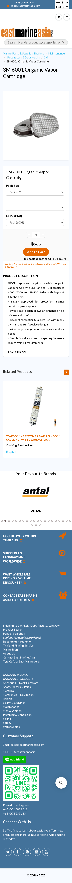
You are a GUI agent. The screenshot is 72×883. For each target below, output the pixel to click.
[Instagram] (37, 852)
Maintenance (56, 53)
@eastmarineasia (24, 751)
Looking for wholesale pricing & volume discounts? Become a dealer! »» (35, 265)
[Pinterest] (27, 852)
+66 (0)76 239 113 (14, 813)
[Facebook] (17, 852)
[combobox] (36, 42)
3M (46, 57)
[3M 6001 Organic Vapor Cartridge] (36, 125)
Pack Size (13, 185)
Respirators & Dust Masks (23, 57)
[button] (61, 783)
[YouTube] (46, 852)
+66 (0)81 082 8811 (25, 2)
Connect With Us (17, 822)
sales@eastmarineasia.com (25, 5)
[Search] (63, 42)
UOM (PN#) (14, 216)
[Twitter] (8, 852)
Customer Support (18, 736)
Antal (36, 510)
